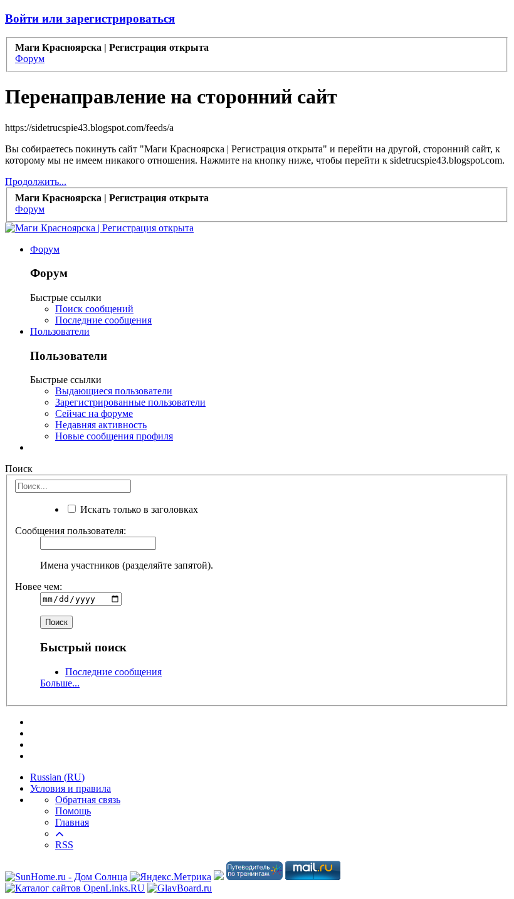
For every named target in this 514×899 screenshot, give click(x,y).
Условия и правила (70, 788)
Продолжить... (35, 181)
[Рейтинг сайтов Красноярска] (219, 876)
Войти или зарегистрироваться (90, 18)
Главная (72, 822)
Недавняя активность (101, 424)
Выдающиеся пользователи (113, 391)
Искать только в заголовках (138, 509)
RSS (64, 844)
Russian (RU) (57, 777)
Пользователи (60, 331)
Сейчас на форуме (94, 413)
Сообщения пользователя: (70, 530)
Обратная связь (87, 799)
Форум (45, 249)
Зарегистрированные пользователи (130, 402)
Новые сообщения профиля (114, 436)
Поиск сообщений (94, 308)
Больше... (60, 683)
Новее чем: (38, 586)
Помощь (73, 811)
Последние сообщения (103, 320)
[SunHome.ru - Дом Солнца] (66, 876)
